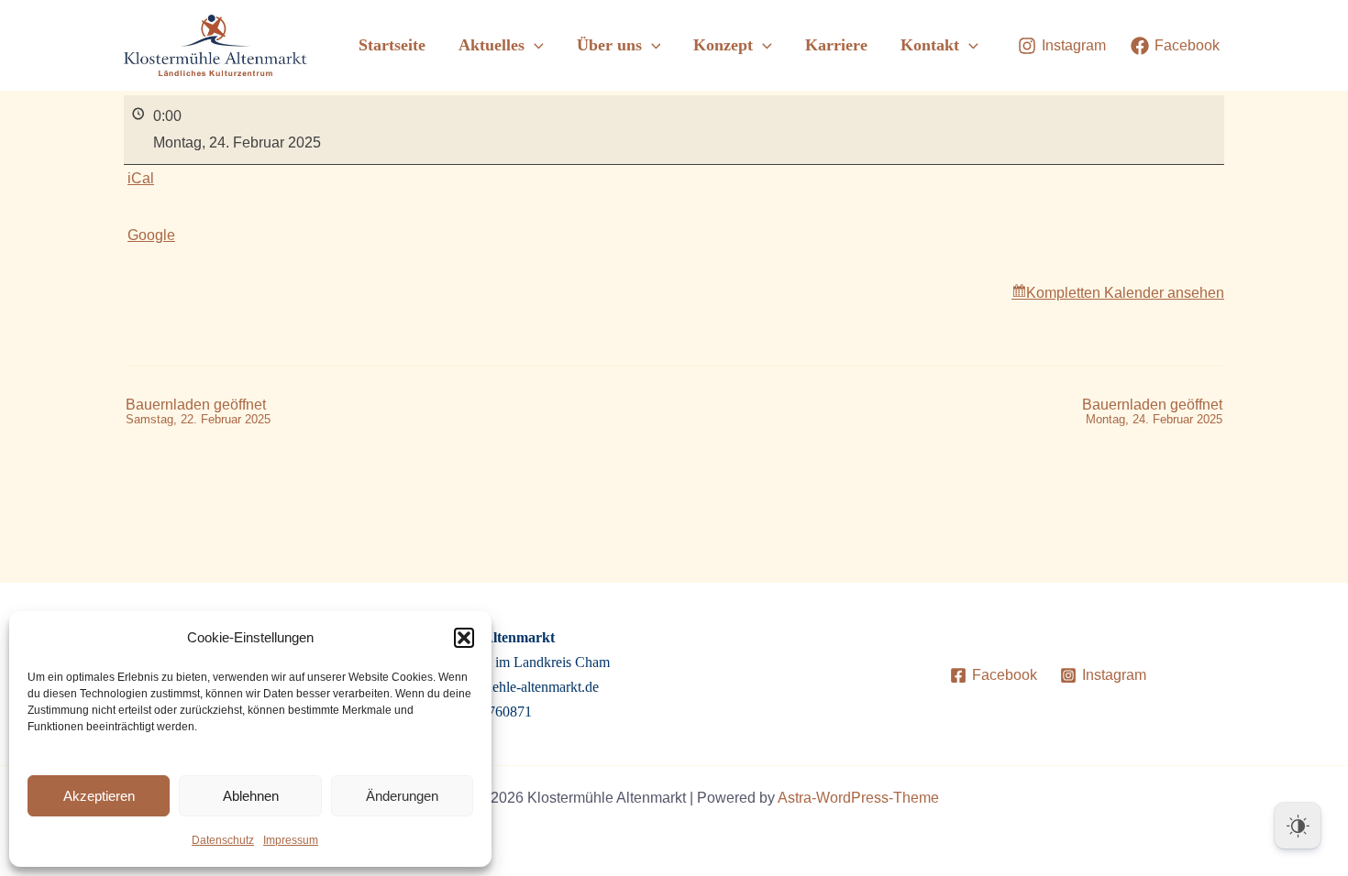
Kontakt (930, 45)
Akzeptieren (99, 796)
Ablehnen (251, 796)
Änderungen (402, 796)
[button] (464, 638)
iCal (140, 178)
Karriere (836, 45)
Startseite (392, 45)
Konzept (723, 45)
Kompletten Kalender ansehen (1125, 293)
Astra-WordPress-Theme (858, 797)
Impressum (290, 840)
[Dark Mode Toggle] (1297, 826)
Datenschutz (223, 840)
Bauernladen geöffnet (198, 412)
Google (151, 235)
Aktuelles (492, 45)
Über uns (609, 45)
